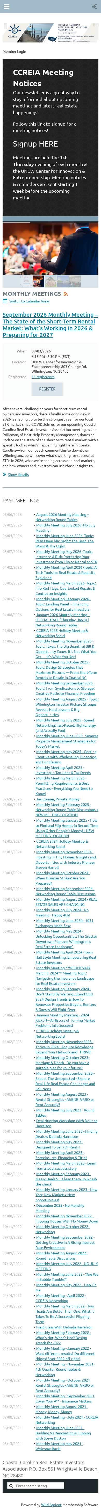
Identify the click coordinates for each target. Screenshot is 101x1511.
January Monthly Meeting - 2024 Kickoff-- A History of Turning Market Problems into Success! (65, 1020)
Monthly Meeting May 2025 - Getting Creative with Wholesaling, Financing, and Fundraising (66, 756)
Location (19, 361)
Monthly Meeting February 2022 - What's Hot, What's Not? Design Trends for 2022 (63, 1337)
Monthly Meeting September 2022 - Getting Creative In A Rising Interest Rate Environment (65, 1242)
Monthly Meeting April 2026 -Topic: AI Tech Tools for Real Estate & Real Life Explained (66, 572)
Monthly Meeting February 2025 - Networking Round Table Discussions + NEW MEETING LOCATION (66, 809)
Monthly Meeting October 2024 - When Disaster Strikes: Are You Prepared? (62, 877)
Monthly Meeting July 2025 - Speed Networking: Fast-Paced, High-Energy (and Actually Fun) (65, 725)
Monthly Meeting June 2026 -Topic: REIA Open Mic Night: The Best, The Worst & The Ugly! (64, 540)
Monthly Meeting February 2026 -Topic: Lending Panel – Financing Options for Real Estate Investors (63, 603)
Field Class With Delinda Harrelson (64, 1327)
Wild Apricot (51, 1504)
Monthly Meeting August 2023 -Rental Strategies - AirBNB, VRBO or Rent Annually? (64, 1099)
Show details (18, 474)
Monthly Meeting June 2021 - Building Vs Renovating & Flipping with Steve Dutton (63, 1432)
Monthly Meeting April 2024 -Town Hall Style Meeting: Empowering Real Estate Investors (65, 957)
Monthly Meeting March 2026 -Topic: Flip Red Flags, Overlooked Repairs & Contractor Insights (65, 588)
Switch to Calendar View (29, 301)
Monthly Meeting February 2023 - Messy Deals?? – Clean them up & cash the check (66, 1178)
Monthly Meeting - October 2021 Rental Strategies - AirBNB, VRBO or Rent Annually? (64, 1385)
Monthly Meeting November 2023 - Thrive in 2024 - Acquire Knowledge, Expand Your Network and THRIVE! (64, 1046)
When (21, 351)
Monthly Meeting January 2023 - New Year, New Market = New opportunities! (66, 1194)
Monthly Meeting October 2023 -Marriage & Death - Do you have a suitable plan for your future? (62, 1062)
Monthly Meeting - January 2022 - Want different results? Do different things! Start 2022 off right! (65, 1353)
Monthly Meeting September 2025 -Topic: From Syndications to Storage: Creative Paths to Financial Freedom (65, 688)
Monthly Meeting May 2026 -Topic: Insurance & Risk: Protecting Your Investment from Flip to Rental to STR (66, 556)
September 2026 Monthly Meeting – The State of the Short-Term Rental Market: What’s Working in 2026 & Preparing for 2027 (50, 324)
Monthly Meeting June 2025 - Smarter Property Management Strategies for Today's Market (66, 740)
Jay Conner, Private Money (58, 799)
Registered (17, 376)
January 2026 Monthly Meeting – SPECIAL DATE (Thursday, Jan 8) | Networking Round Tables (62, 619)
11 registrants (43, 376)
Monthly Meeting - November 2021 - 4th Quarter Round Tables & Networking (65, 1369)
